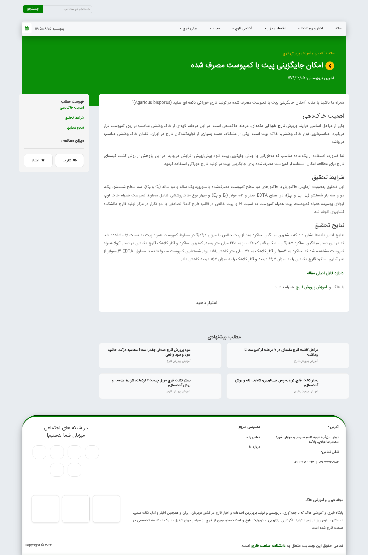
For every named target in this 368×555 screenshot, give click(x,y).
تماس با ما (253, 437)
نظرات (67, 161)
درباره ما (254, 447)
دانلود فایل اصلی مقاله (325, 273)
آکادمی (319, 53)
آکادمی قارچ (243, 29)
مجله (216, 29)
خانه (338, 29)
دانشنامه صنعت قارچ (268, 545)
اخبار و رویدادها (312, 29)
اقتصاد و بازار (276, 29)
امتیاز (35, 161)
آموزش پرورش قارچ (297, 53)
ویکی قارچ (190, 29)
